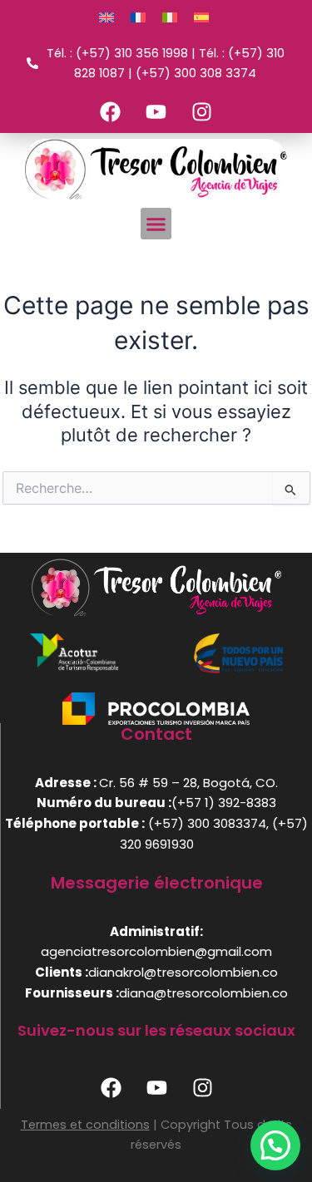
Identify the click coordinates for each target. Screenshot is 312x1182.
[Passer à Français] (138, 17)
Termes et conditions (85, 1124)
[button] (156, 223)
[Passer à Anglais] (106, 17)
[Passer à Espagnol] (201, 17)
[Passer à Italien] (170, 17)
